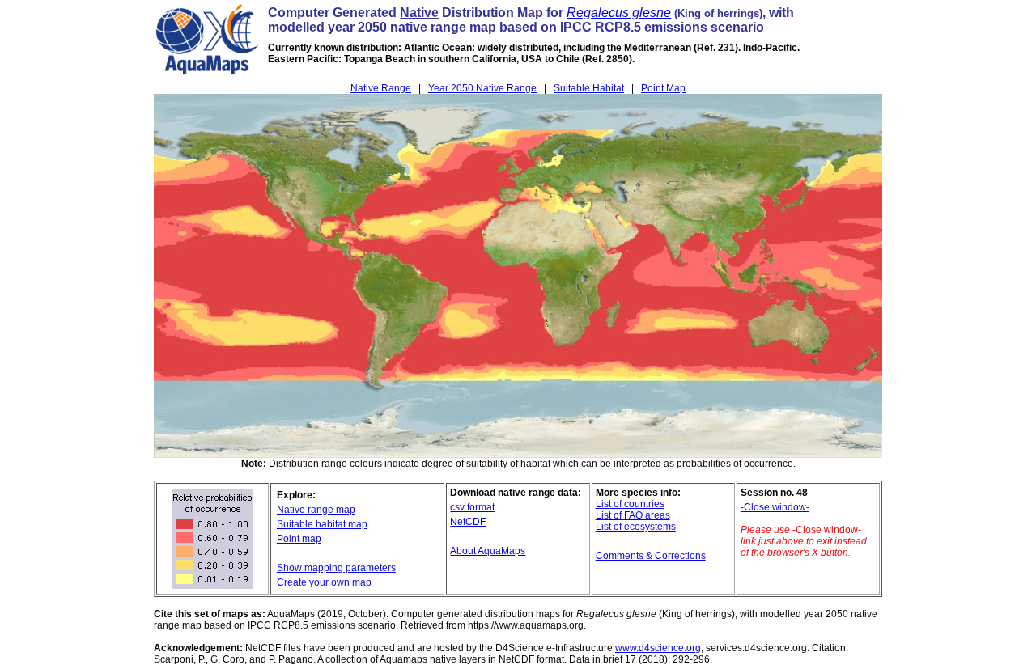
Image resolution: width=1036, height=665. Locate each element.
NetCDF (468, 521)
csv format (472, 507)
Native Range (380, 88)
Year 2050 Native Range (482, 88)
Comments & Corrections (651, 555)
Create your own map (324, 582)
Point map (299, 538)
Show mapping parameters (336, 568)
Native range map (316, 509)
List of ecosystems (636, 526)
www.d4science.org (658, 648)
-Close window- (775, 507)
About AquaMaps (487, 551)
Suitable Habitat (589, 88)
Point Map (663, 88)
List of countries (630, 504)
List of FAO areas (633, 515)
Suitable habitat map (322, 524)
